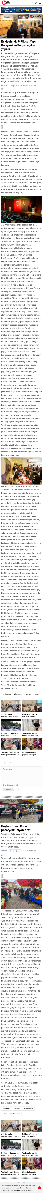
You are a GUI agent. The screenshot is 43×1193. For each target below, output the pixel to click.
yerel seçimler (15, 1114)
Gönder (8, 789)
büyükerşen (7, 694)
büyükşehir (18, 694)
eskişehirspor (28, 1108)
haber (37, 694)
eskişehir (28, 694)
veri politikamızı (16, 1190)
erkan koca (6, 1108)
